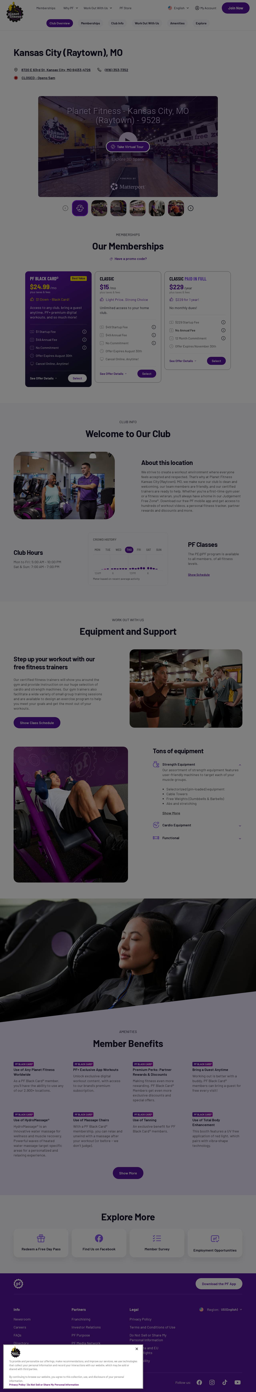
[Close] (136, 1348)
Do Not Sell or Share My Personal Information (53, 1384)
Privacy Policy (17, 1384)
